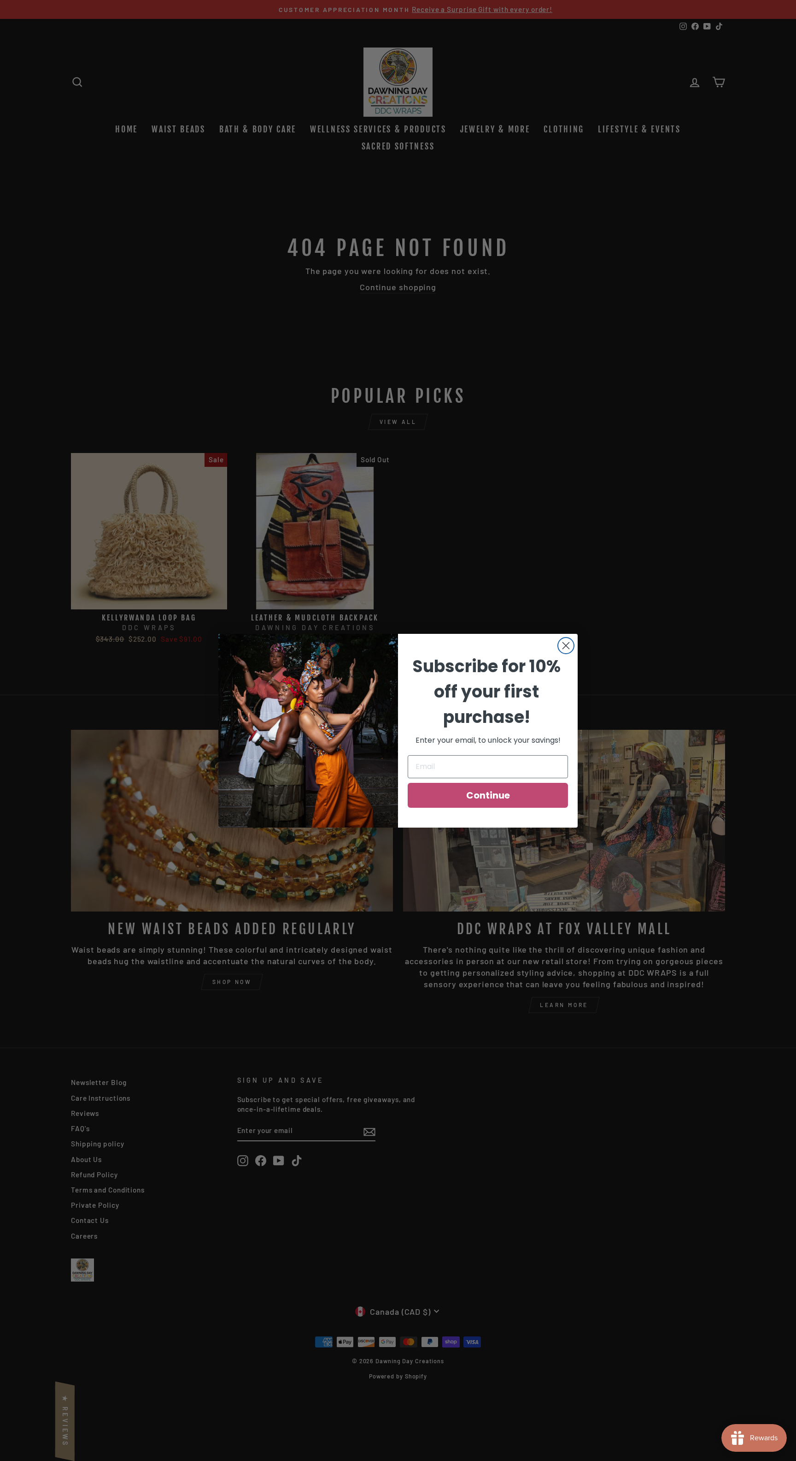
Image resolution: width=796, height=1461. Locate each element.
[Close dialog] (566, 646)
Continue (488, 795)
